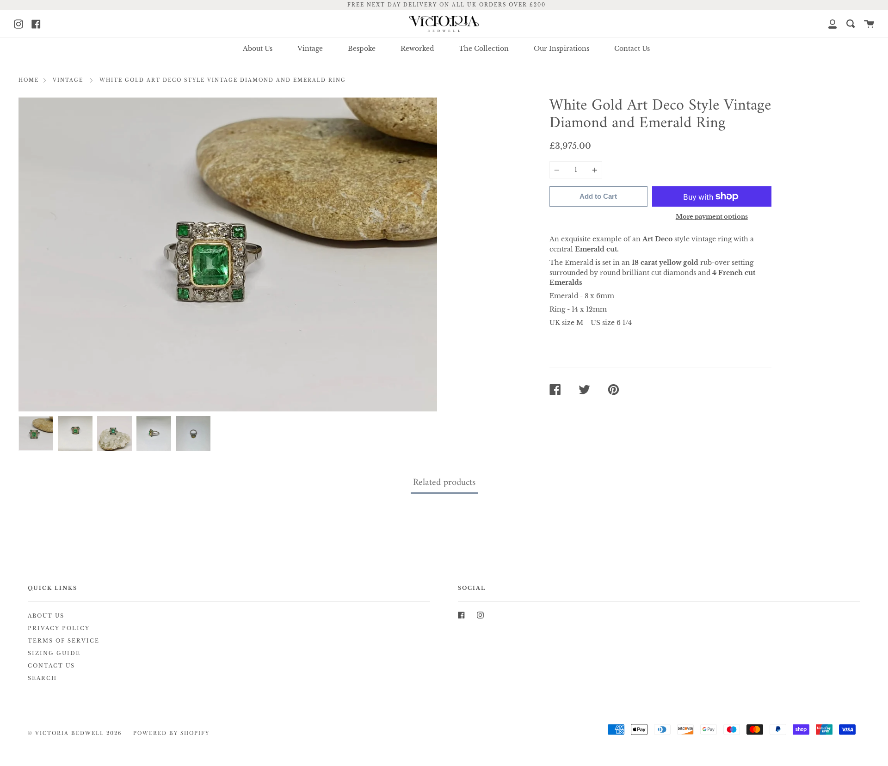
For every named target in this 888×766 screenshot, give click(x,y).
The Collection (484, 48)
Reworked (417, 48)
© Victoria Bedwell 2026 (75, 733)
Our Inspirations (561, 48)
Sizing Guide (54, 653)
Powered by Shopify (171, 733)
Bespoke (362, 48)
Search (42, 678)
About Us (257, 48)
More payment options (712, 217)
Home (28, 80)
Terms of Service (63, 641)
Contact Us (632, 48)
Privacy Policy (59, 628)
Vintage (310, 48)
